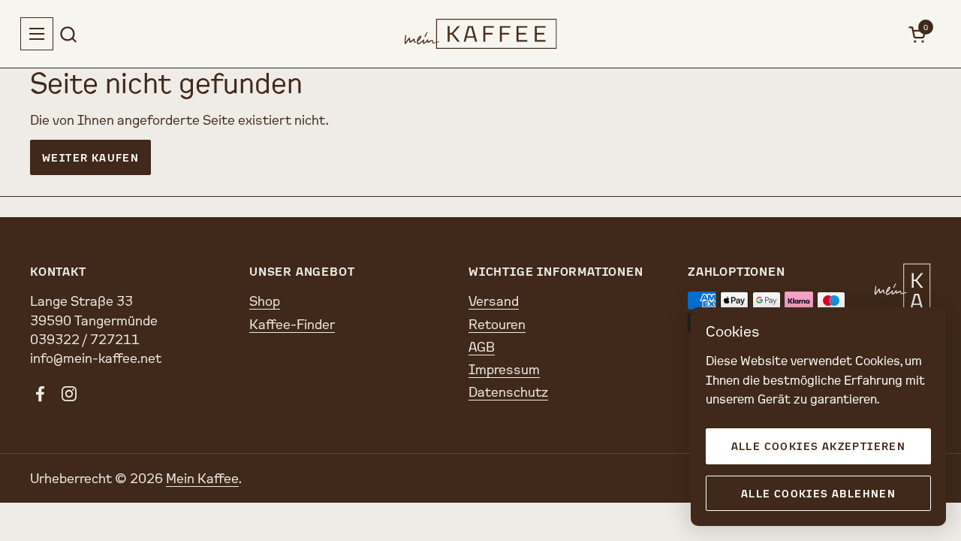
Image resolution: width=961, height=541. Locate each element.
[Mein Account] (884, 34)
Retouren (497, 324)
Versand (493, 300)
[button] (68, 34)
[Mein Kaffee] (481, 34)
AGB (481, 346)
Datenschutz (508, 391)
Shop (264, 300)
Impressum (504, 369)
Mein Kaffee (202, 478)
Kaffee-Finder (292, 324)
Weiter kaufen (90, 157)
